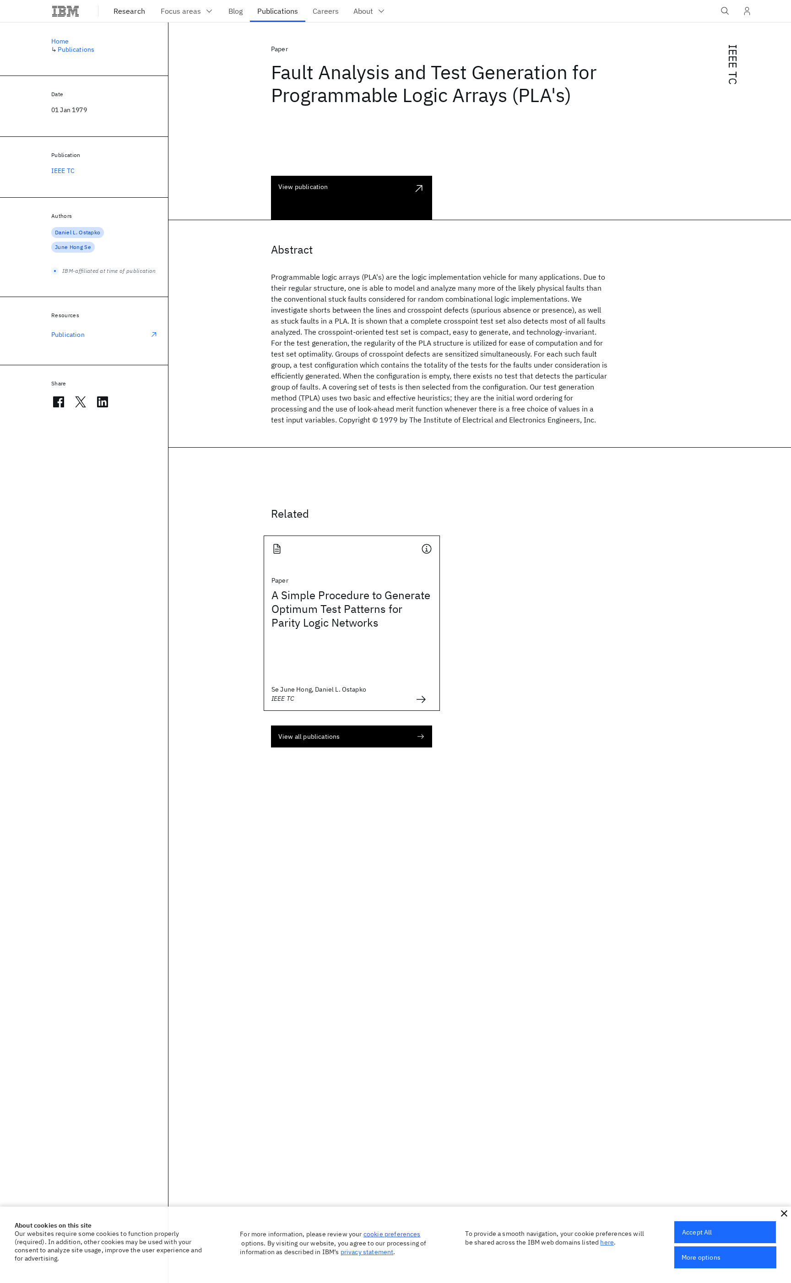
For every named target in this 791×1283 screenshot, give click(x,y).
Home (60, 41)
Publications (76, 49)
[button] (784, 1213)
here (607, 1242)
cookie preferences (392, 1234)
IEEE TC (733, 64)
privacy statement (367, 1252)
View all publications (309, 736)
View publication (303, 187)
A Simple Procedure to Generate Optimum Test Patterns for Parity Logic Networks (350, 608)
